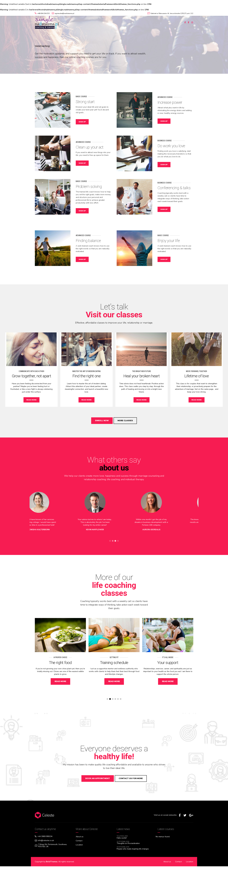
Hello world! (122, 838)
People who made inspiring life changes (133, 849)
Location (79, 845)
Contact (79, 840)
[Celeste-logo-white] (44, 815)
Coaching (44, 46)
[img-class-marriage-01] (31, 349)
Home (37, 46)
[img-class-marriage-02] (86, 349)
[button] (43, 517)
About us (79, 836)
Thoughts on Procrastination (128, 843)
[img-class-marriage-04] (196, 349)
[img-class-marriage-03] (141, 349)
